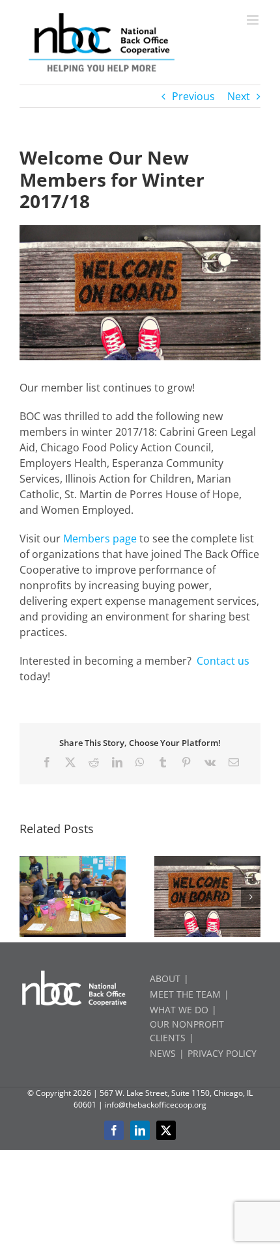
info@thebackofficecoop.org (155, 1104)
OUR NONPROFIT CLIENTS (187, 1031)
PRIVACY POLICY (222, 1053)
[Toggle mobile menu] (253, 20)
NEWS (163, 1053)
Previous (193, 96)
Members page (100, 538)
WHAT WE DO (179, 1010)
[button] (29, 897)
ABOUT (165, 978)
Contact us (223, 661)
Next (238, 96)
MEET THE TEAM (185, 994)
